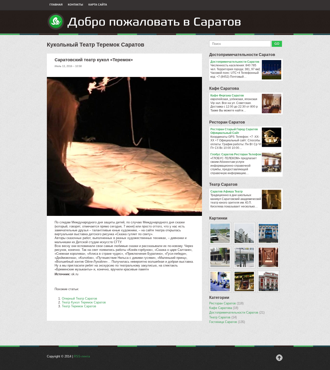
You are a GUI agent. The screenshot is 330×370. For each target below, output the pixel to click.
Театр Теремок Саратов (79, 306)
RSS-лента (82, 356)
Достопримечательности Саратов (242, 55)
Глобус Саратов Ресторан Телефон (235, 154)
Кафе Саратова (224, 88)
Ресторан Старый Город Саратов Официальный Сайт (234, 131)
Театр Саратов (223, 184)
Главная (56, 4)
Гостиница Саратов (227, 322)
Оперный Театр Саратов (79, 298)
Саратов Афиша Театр (226, 191)
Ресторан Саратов (227, 122)
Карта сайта (97, 4)
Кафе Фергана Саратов (227, 95)
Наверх (279, 358)
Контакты (75, 4)
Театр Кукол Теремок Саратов (84, 302)
